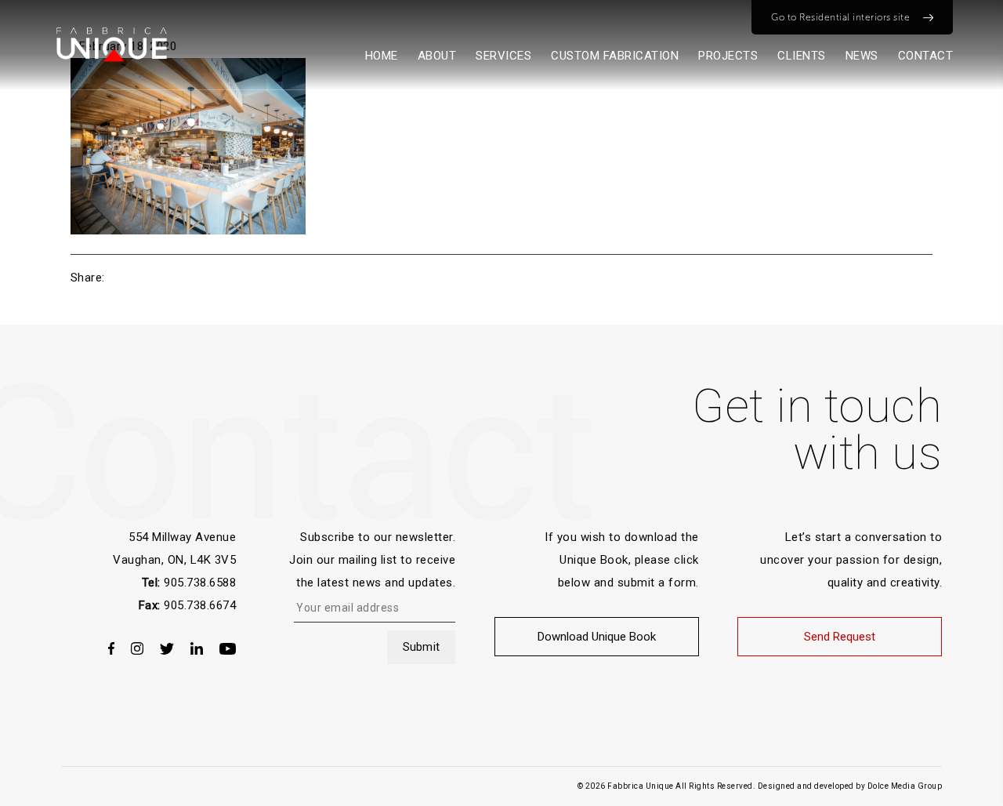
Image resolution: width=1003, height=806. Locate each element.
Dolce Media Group (905, 786)
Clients (801, 56)
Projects (728, 56)
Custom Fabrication (615, 56)
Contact (926, 56)
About (437, 56)
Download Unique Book (597, 637)
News (861, 56)
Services (503, 56)
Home (381, 56)
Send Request (839, 637)
